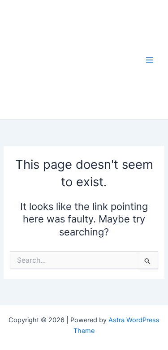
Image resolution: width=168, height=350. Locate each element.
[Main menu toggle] (149, 60)
